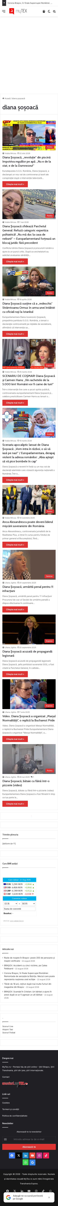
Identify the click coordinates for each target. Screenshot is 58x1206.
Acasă (7, 98)
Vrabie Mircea (10, 153)
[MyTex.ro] (19, 11)
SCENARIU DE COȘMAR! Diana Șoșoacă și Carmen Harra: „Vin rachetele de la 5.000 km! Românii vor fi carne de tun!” (28, 380)
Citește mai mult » (15, 184)
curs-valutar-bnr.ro (16, 921)
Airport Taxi (7, 1029)
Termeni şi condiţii (10, 1109)
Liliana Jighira (10, 583)
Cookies (6, 1103)
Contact (6, 1077)
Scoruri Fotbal (8, 1032)
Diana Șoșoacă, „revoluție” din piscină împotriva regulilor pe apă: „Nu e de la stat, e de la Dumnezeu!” (26, 161)
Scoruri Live (7, 1026)
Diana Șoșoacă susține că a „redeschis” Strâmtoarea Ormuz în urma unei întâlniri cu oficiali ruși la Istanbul (28, 308)
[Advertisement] (29, 54)
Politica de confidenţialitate (14, 1116)
